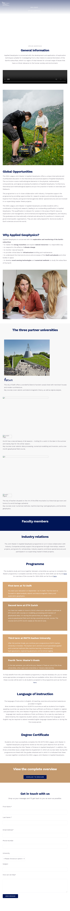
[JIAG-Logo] (9, 2)
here (34, 682)
